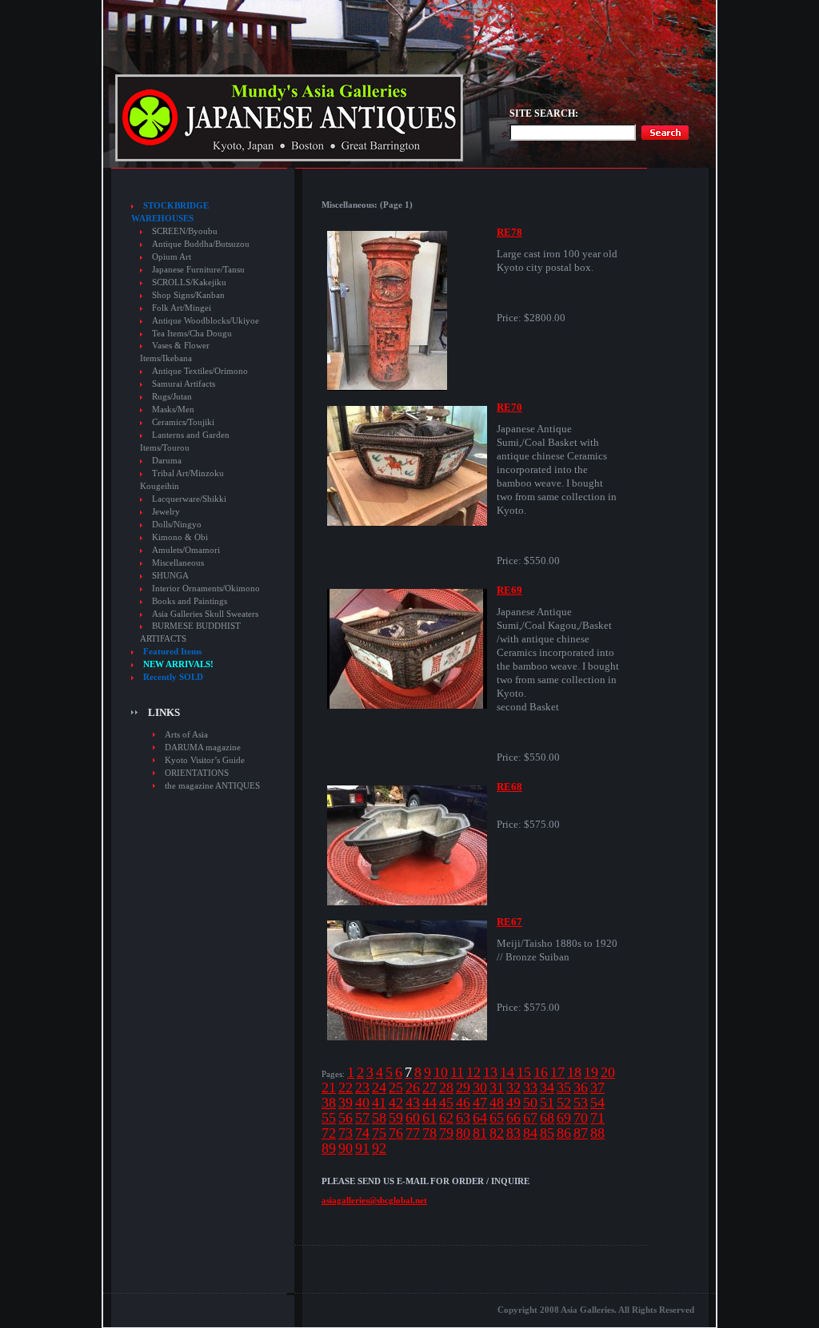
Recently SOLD (173, 677)
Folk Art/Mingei (181, 308)
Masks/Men (173, 409)
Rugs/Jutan (172, 396)
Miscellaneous (178, 563)
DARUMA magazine (203, 747)
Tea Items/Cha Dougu (192, 333)
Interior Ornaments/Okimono (206, 588)
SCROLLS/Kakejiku (189, 282)
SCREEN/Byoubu (185, 231)
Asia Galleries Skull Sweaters (205, 614)
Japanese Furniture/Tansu (198, 269)
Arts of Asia (186, 734)
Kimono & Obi (180, 537)
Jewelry (166, 511)
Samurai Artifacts (183, 384)
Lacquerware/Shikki (189, 499)
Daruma (167, 460)
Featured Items (172, 651)
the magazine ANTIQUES (212, 785)
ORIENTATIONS (197, 772)
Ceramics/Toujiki (183, 422)
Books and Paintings (189, 601)
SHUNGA (170, 575)
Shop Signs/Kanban (188, 295)
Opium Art (171, 256)
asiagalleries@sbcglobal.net (374, 1200)
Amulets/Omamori (186, 550)
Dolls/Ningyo (177, 524)
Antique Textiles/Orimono (200, 371)
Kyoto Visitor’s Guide (205, 760)
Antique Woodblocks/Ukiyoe (205, 320)
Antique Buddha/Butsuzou (201, 244)
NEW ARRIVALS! (178, 664)
